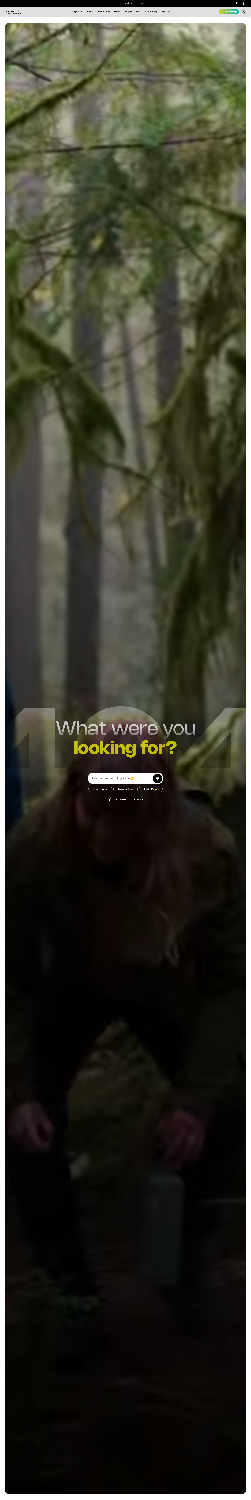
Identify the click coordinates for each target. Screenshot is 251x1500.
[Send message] (157, 778)
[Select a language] (244, 3)
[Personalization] (243, 11)
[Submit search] (236, 3)
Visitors (128, 3)
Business (144, 3)
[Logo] (13, 11)
